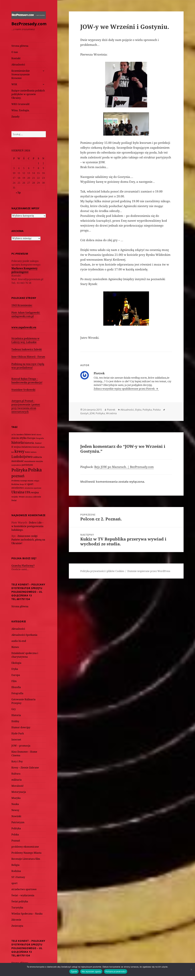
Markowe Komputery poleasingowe (24, 270)
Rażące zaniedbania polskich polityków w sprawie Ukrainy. (28, 94)
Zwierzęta (17, 925)
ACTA (13, 434)
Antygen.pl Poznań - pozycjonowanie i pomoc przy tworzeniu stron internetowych (25, 406)
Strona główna (19, 45)
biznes (27, 434)
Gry (13, 709)
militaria (37, 457)
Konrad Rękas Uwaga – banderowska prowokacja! (26, 380)
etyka (23, 438)
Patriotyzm (17, 822)
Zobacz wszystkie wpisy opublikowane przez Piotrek (124, 388)
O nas (14, 52)
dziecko (15, 438)
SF (26, 484)
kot (12, 452)
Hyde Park (17, 733)
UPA (27, 492)
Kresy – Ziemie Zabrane (25, 767)
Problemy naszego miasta (22, 480)
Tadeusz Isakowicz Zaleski (26, 349)
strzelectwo (17, 487)
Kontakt (16, 58)
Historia (16, 715)
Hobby (15, 721)
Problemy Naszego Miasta (26, 852)
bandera (20, 434)
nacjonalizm (16, 465)
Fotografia (40, 438)
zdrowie (37, 496)
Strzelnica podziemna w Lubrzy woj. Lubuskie (25, 340)
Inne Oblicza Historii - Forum (28, 356)
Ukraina (17, 492)
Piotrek (111, 409)
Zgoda (74, 971)
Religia (15, 865)
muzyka (39, 461)
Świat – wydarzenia (22, 895)
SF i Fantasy (18, 877)
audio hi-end (18, 641)
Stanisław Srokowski (23, 389)
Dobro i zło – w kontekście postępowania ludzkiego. (27, 526)
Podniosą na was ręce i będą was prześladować (27, 365)
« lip (18, 192)
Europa (31, 437)
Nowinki (16, 816)
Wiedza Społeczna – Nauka (27, 913)
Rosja (22, 484)
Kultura (15, 773)
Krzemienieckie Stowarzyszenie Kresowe (20, 74)
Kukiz (27, 452)
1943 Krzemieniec (21, 305)
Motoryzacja (18, 792)
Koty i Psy (17, 761)
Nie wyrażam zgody (91, 971)
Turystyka (17, 907)
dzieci (38, 435)
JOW (92, 413)
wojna (35, 492)
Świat (14, 500)
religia (36, 480)
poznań (17, 475)
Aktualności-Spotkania (24, 635)
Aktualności (18, 64)
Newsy (15, 810)
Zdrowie (16, 919)
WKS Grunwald (20, 104)
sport (30, 484)
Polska (35, 470)
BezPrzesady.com (29, 23)
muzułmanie (29, 461)
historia (17, 442)
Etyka (14, 669)
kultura (33, 452)
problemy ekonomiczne (25, 846)
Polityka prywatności (115, 971)
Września (111, 413)
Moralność (17, 785)
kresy (19, 451)
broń (34, 434)
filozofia (16, 687)
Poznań (15, 840)
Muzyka (16, 798)
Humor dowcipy (20, 727)
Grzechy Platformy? (23, 565)
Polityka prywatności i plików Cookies (102, 571)
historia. (29, 442)
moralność (17, 461)
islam (42, 447)
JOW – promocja (20, 745)
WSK (14, 84)
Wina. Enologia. (20, 110)
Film (14, 681)
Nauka (15, 804)
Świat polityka (19, 901)
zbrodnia (29, 497)
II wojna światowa (21, 446)
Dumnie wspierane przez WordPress (148, 571)
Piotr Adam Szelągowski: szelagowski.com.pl (25, 314)
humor (38, 443)
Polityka (19, 470)
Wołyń (22, 496)
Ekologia (16, 663)
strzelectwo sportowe (33, 488)
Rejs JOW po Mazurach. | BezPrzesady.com (124, 467)
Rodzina (15, 484)
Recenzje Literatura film (25, 859)
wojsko (14, 496)
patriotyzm (27, 464)
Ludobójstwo (22, 456)
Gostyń (84, 413)
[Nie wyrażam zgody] (191, 969)
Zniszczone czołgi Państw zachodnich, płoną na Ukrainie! (28, 539)
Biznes (15, 647)
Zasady (15, 116)
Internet (35, 447)
